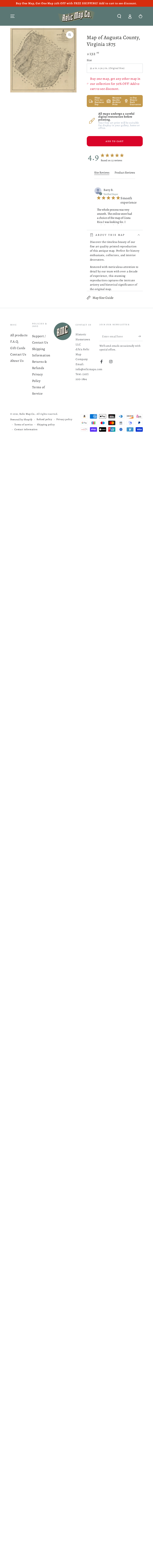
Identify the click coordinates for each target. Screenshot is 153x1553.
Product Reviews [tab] (125, 173)
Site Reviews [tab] (101, 173)
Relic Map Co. (27, 414)
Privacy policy (64, 419)
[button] (119, 16)
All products (19, 335)
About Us (17, 360)
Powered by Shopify (21, 419)
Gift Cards (17, 348)
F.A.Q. (14, 341)
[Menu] (12, 16)
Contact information (26, 429)
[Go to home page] (76, 16)
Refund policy (44, 419)
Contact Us (18, 354)
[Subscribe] (140, 336)
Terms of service (23, 424)
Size (89, 60)
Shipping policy (46, 424)
